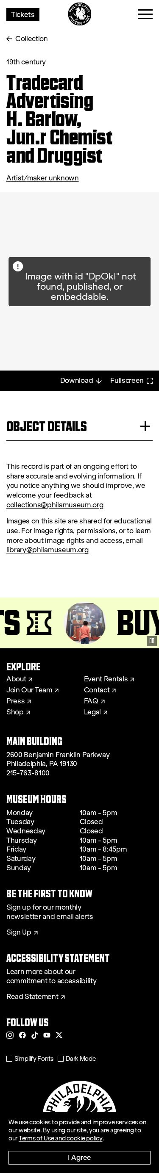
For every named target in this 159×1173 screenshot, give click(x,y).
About (16, 679)
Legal (92, 712)
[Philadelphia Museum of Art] (79, 14)
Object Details (46, 426)
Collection (31, 39)
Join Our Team (29, 690)
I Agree (79, 1157)
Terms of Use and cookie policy (61, 1138)
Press (15, 701)
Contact (97, 690)
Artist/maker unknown (42, 178)
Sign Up (18, 932)
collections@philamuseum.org (54, 505)
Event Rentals (106, 679)
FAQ (91, 701)
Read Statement (32, 996)
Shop (15, 712)
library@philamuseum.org (47, 550)
